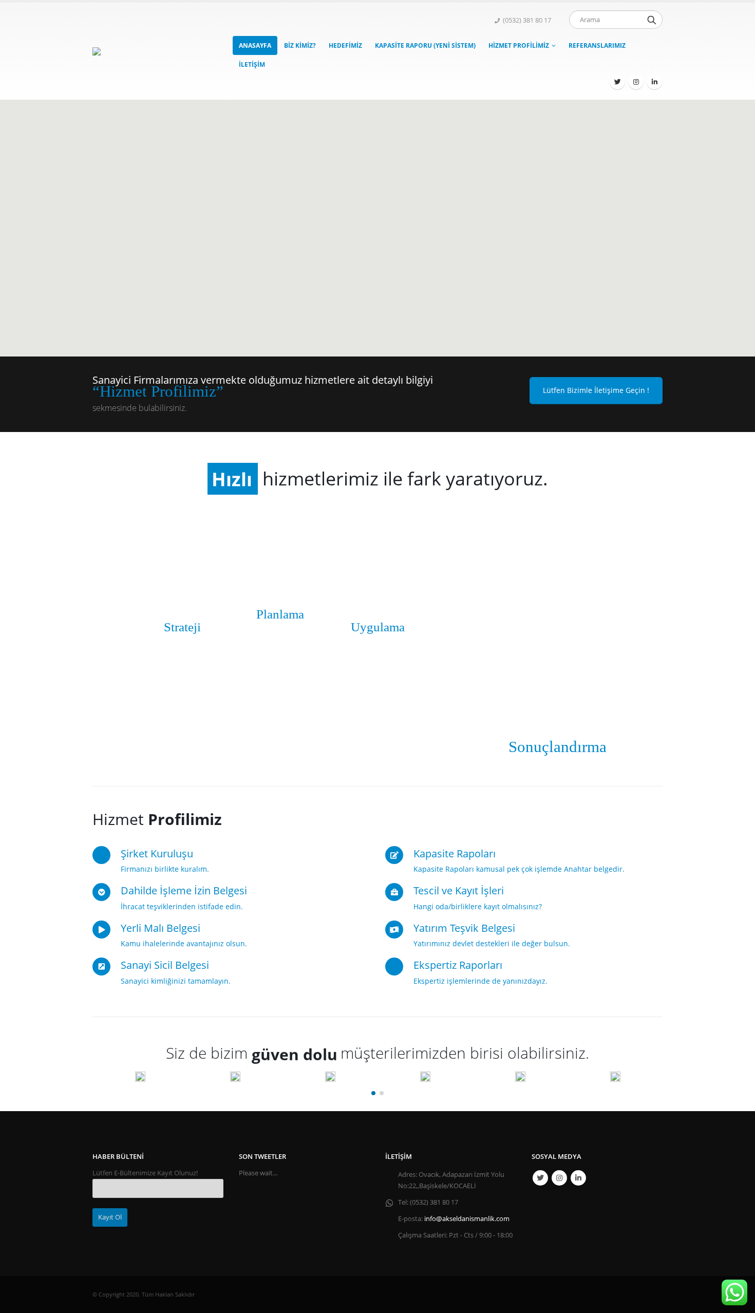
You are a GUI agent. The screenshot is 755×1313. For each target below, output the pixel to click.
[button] (373, 1093)
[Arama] (651, 19)
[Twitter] (617, 81)
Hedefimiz (345, 45)
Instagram (559, 1178)
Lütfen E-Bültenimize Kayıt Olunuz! (145, 1173)
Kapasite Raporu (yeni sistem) (425, 45)
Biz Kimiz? (300, 45)
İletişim (252, 64)
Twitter (540, 1178)
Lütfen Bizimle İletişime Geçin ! (596, 390)
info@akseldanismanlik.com (466, 1218)
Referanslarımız (597, 45)
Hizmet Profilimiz (518, 45)
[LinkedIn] (654, 81)
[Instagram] (636, 81)
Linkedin (578, 1178)
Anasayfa (255, 45)
